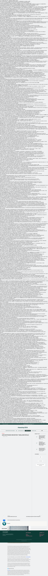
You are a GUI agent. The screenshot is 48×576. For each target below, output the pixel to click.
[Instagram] (23, 540)
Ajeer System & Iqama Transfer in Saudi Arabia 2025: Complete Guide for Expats (42, 449)
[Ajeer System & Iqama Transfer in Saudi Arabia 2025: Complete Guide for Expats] (36, 449)
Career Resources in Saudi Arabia (10, 430)
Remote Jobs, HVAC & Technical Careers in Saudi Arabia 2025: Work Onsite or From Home (28, 424)
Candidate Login (27, 430)
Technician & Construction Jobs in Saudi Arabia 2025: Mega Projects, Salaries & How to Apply (42, 443)
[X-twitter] (26, 540)
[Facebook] (22, 540)
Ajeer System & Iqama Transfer (40, 465)
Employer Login (34, 430)
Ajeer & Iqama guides (21, 430)
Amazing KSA (23, 427)
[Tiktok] (24, 540)
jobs (16, 430)
